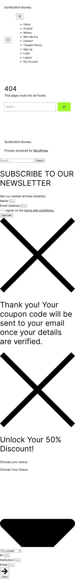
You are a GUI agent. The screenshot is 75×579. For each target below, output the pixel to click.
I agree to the (29, 210)
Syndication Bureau (17, 7)
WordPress (40, 150)
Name (4, 201)
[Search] (64, 106)
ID (2, 555)
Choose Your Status (14, 469)
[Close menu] (19, 17)
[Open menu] (8, 40)
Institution (7, 560)
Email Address (10, 205)
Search (40, 160)
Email (4, 564)
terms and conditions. (39, 210)
